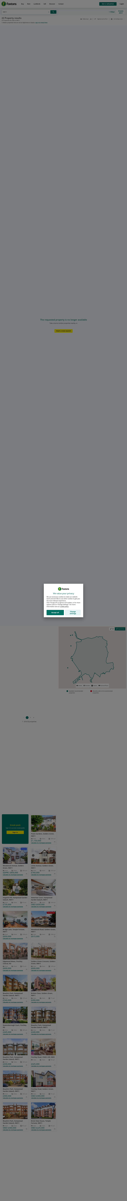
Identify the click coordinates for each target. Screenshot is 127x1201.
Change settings (73, 613)
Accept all (55, 612)
